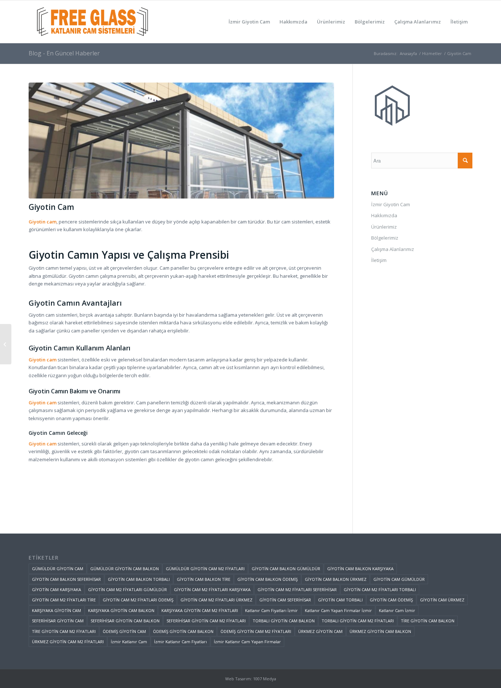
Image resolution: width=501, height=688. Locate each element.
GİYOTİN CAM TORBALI (340, 600)
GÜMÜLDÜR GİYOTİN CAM (57, 568)
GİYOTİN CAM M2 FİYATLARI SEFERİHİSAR (297, 589)
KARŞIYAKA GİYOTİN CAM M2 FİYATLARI (199, 610)
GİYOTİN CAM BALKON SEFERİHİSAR (66, 579)
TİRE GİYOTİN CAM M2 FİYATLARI (64, 631)
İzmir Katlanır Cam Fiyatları (180, 641)
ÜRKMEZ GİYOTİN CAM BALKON (380, 631)
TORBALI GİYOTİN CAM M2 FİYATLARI (358, 620)
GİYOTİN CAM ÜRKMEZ (442, 600)
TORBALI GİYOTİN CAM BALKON (284, 620)
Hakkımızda (384, 215)
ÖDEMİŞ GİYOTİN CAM (124, 631)
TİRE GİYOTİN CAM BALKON (427, 620)
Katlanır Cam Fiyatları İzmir (271, 610)
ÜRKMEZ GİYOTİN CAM (320, 631)
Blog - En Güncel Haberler (64, 53)
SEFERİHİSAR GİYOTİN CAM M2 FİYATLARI (206, 620)
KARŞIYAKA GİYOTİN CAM (56, 610)
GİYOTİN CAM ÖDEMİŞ (391, 600)
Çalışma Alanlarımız (392, 249)
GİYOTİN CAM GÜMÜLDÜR (399, 579)
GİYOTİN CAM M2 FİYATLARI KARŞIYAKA (212, 589)
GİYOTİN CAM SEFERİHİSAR (285, 600)
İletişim (379, 260)
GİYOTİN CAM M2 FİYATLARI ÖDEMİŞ (138, 600)
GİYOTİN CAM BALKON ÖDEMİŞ (267, 579)
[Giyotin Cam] (181, 141)
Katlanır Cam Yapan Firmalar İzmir (338, 610)
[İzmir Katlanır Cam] (5, 344)
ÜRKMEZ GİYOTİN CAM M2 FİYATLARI (68, 641)
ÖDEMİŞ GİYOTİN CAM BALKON (183, 631)
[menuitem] (249, 21)
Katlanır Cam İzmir (397, 610)
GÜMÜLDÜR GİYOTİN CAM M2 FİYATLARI (205, 568)
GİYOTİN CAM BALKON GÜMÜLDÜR (286, 568)
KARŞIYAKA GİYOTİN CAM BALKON (121, 610)
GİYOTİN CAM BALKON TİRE (203, 579)
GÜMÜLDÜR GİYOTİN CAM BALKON (124, 568)
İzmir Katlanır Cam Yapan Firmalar (247, 641)
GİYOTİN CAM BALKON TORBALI (139, 579)
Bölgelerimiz (384, 237)
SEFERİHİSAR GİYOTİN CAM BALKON (125, 620)
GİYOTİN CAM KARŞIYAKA (56, 589)
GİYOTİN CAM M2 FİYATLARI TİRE (64, 600)
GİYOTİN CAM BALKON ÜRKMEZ (335, 579)
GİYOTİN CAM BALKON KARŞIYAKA (360, 568)
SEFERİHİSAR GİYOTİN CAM (58, 620)
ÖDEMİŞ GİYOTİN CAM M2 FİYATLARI (255, 631)
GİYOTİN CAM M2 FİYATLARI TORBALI (380, 589)
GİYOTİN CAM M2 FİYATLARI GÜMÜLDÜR (127, 589)
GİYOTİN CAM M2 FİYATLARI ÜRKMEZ (216, 600)
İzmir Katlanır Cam (129, 641)
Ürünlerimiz (384, 226)
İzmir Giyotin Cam (390, 204)
